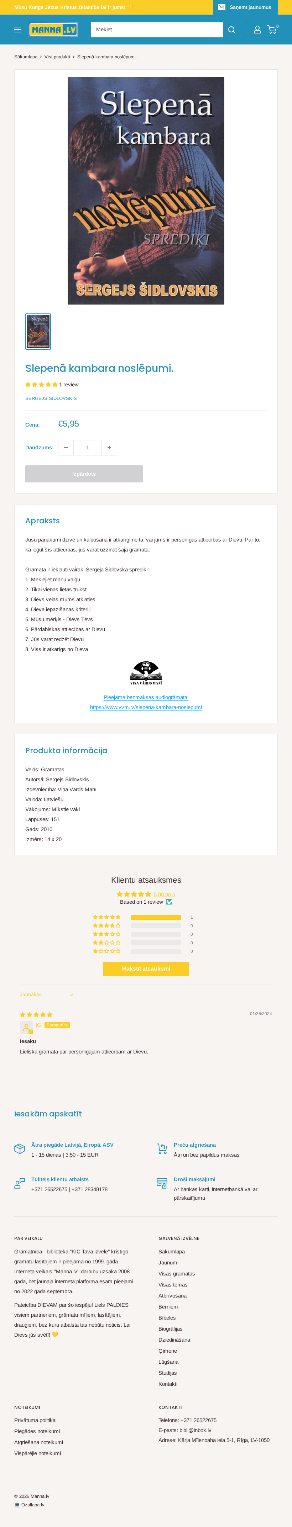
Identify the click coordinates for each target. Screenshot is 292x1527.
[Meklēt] (232, 29)
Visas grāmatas (176, 1273)
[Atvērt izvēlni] (17, 29)
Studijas (167, 1373)
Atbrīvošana (172, 1296)
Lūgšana (168, 1362)
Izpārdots (84, 474)
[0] (271, 29)
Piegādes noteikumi (37, 1431)
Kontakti (167, 1384)
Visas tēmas (173, 1285)
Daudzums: (39, 447)
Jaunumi (168, 1262)
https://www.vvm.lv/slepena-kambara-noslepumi (146, 707)
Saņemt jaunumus (250, 7)
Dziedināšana (174, 1340)
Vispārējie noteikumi (37, 1453)
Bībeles (167, 1318)
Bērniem (168, 1307)
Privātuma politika (35, 1420)
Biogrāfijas (170, 1329)
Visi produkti (57, 56)
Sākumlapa (25, 56)
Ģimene (167, 1351)
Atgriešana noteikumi (38, 1442)
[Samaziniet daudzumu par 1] (65, 447)
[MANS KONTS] (257, 29)
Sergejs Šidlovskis (51, 398)
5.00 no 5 (164, 894)
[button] (42, 384)
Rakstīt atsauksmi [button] (146, 969)
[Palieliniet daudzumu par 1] (109, 447)
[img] (36, 1014)
